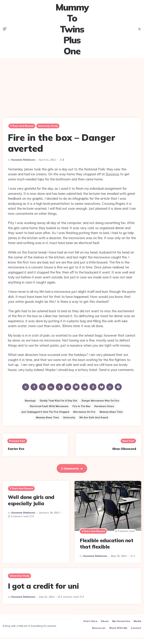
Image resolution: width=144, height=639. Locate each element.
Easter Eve (16, 449)
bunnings (30, 400)
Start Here (90, 621)
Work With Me (118, 628)
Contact (136, 628)
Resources (99, 628)
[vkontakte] (84, 386)
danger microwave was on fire (100, 400)
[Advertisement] (72, 85)
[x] (25, 386)
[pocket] (76, 386)
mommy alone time (111, 411)
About (105, 621)
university (69, 417)
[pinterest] (42, 386)
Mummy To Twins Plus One (71, 29)
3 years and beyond (22, 125)
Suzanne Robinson (23, 159)
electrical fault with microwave (49, 406)
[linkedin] (50, 386)
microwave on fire (84, 411)
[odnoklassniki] (92, 386)
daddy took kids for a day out (58, 400)
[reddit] (67, 386)
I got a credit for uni (43, 586)
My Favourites (121, 621)
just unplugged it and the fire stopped (45, 411)
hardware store (104, 406)
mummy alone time (47, 417)
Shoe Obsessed (124, 449)
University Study (48, 125)
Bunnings (112, 174)
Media (137, 621)
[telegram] (118, 386)
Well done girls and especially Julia (31, 500)
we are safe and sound (93, 417)
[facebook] (34, 386)
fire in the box (81, 406)
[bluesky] (101, 386)
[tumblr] (59, 386)
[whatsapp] (109, 386)
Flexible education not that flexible (106, 543)
